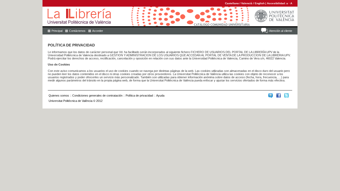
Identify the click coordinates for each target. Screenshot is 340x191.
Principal (57, 30)
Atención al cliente (280, 30)
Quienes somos (59, 95)
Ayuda (160, 95)
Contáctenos (77, 30)
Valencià (246, 3)
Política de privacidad (139, 95)
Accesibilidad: (276, 3)
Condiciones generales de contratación (97, 95)
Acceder (97, 30)
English (260, 3)
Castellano (232, 3)
